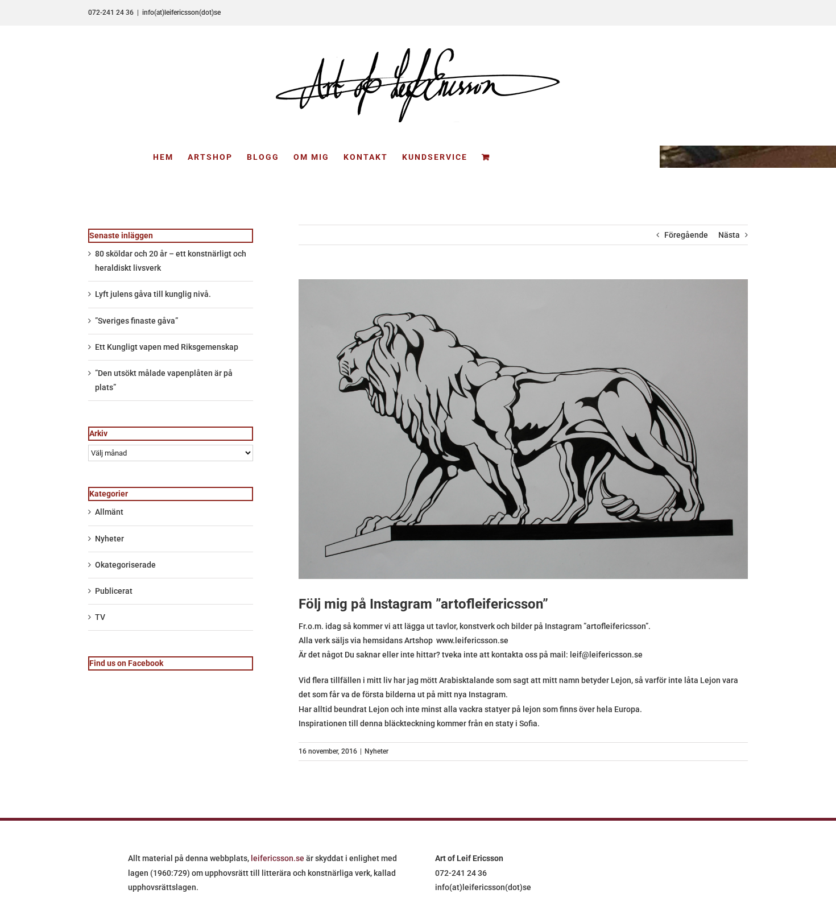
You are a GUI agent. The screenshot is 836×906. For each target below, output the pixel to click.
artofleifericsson (615, 626)
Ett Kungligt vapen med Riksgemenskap (166, 346)
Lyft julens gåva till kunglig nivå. (153, 294)
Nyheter (376, 751)
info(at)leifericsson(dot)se (181, 12)
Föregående (686, 234)
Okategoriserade (125, 564)
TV (100, 617)
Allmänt (109, 511)
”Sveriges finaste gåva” (136, 320)
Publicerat (114, 590)
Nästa (729, 234)
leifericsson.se (277, 858)
